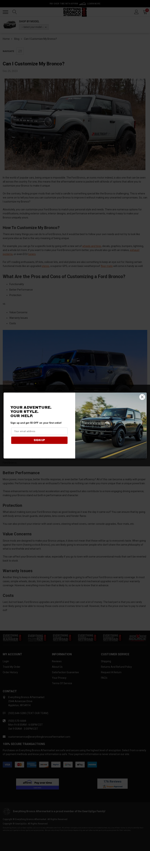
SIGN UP (39, 440)
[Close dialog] (142, 397)
